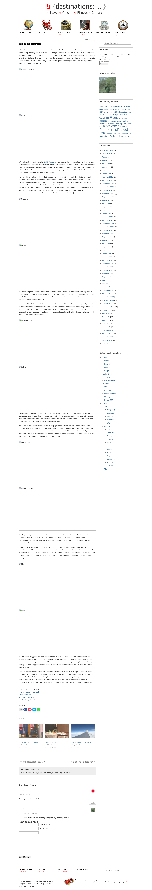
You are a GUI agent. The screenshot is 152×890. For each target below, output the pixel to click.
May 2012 (105, 280)
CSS (37, 886)
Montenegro (111, 459)
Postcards (112, 130)
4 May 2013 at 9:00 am (25, 794)
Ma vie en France (111, 393)
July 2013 (105, 240)
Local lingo (108, 364)
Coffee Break (103, 34)
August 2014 (106, 197)
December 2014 (108, 184)
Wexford (127, 136)
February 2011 (107, 330)
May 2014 (105, 207)
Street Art (108, 136)
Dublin (120, 114)
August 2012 (106, 277)
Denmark (110, 433)
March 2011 (106, 327)
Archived (120, 34)
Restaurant (109, 133)
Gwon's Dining (50, 742)
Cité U (109, 115)
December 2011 (108, 297)
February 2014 (107, 217)
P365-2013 (125, 127)
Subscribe (82, 870)
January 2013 (107, 260)
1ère (101, 106)
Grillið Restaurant (30, 43)
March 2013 (106, 253)
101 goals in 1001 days (114, 112)
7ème (128, 107)
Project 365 (108, 400)
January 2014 (107, 220)
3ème (105, 107)
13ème (111, 109)
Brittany (128, 112)
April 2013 (105, 250)
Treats (122, 136)
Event (106, 361)
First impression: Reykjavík (29, 692)
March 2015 (106, 174)
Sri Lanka (110, 420)
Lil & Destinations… (27, 881)
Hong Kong (124, 118)
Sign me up (103, 64)
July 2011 (105, 313)
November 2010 (108, 337)
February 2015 (107, 177)
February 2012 (107, 290)
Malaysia (126, 121)
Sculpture (125, 133)
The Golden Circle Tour (27, 697)
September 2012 (108, 273)
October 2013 (107, 230)
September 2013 (108, 233)
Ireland (103, 120)
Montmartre (103, 124)
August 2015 (106, 157)
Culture (104, 357)
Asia (124, 112)
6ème (122, 106)
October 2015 (107, 154)
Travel (116, 136)
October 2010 (107, 340)
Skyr (72, 773)
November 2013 (108, 227)
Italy (108, 456)
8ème (101, 109)
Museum (110, 123)
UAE (108, 423)
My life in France (126, 124)
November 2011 (108, 300)
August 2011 (106, 310)
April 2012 (105, 283)
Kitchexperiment (110, 380)
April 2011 (105, 323)
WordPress (51, 881)
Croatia (109, 429)
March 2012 (106, 287)
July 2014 (105, 200)
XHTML (31, 886)
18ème (128, 109)
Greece (109, 446)
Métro (101, 127)
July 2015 (105, 160)
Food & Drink (35, 769)
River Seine (116, 133)
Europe (107, 426)
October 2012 (107, 270)
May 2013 (105, 247)
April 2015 (105, 170)
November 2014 (108, 187)
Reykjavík (66, 773)
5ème (116, 106)
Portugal (110, 462)
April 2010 (105, 343)
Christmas (103, 115)
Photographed (85, 34)
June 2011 (106, 317)
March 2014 (106, 213)
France (115, 117)
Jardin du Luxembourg (115, 121)
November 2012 (108, 267)
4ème (110, 106)
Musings (116, 124)
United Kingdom (113, 466)
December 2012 (108, 263)
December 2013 (108, 223)
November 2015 (108, 150)
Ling (60, 773)
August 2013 (106, 237)
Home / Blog (26, 34)
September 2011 (108, 307)
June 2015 (106, 164)
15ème (123, 109)
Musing (107, 397)
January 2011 (107, 333)
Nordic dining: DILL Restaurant (30, 700)
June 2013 (106, 243)
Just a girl (44, 34)
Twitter (62, 870)
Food (35, 773)
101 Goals (102, 112)
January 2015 (107, 180)
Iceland (55, 773)
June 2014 (106, 204)
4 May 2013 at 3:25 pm (30, 813)
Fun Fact (107, 390)
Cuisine (107, 377)
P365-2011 (111, 126)
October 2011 (107, 303)
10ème (106, 109)
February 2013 (107, 257)
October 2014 (107, 190)
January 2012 (107, 293)
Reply (92, 803)
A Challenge (64, 34)
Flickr (42, 870)
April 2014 (105, 210)
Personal (105, 384)
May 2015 (105, 167)
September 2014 (108, 194)
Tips (105, 469)
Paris (103, 129)
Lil (24, 809)
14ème (117, 109)
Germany (110, 442)
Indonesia (110, 413)
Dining (30, 773)
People (107, 371)
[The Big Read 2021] (107, 85)
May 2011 (105, 320)
